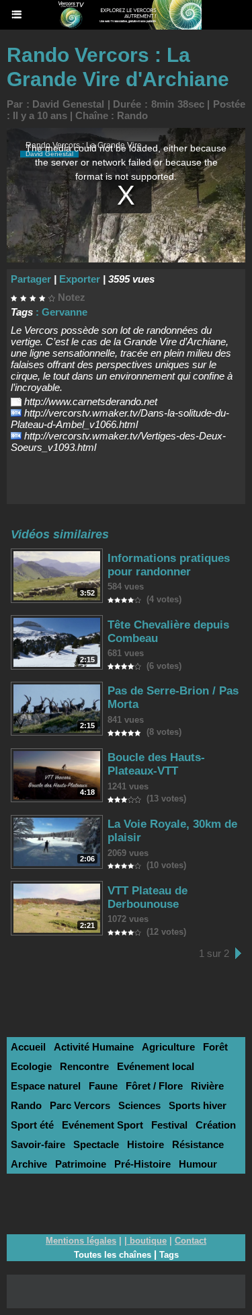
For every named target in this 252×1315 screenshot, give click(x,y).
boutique (148, 1241)
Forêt (215, 1047)
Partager (31, 279)
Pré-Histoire (142, 1164)
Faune (103, 1086)
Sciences (139, 1105)
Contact (190, 1241)
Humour (198, 1164)
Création (216, 1125)
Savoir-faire (38, 1144)
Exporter (79, 279)
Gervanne (64, 312)
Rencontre (84, 1066)
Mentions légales (81, 1241)
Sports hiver (197, 1105)
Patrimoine (80, 1164)
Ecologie (31, 1066)
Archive (29, 1164)
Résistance (198, 1144)
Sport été (32, 1125)
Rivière (207, 1086)
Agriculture (168, 1047)
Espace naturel (46, 1086)
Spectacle (96, 1144)
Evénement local (155, 1066)
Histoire (145, 1144)
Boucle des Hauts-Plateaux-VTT (156, 764)
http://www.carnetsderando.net (90, 401)
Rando (132, 115)
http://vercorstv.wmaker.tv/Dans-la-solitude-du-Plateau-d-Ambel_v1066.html (120, 418)
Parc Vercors (80, 1105)
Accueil (28, 1047)
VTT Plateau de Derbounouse (147, 897)
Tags (169, 1255)
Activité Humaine (94, 1047)
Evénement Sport (102, 1125)
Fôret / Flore (154, 1086)
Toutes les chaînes (112, 1255)
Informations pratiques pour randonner (169, 565)
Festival (169, 1125)
